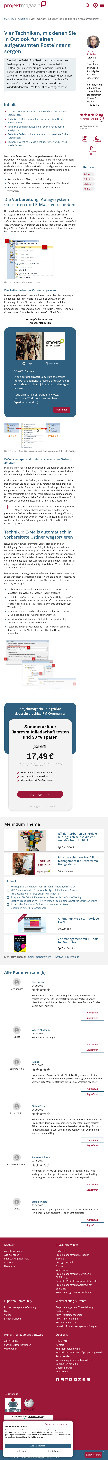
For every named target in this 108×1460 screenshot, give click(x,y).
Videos (7, 1314)
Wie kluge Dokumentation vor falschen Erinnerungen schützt (43, 886)
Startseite (9, 18)
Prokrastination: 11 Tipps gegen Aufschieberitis (36, 893)
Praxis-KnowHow (67, 1245)
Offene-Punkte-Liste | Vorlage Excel (78, 920)
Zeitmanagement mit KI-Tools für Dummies (78, 940)
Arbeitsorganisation (88, 174)
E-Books (60, 1258)
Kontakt (60, 1344)
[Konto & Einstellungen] (95, 5)
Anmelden (92, 1012)
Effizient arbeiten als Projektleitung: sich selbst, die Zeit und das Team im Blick (78, 837)
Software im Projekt (67, 956)
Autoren (8, 1262)
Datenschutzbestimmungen (58, 1424)
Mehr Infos (61, 409)
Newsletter (10, 1266)
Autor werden (63, 1356)
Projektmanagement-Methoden (72, 1254)
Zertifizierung (63, 1311)
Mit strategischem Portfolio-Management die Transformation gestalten (78, 860)
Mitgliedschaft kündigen (68, 1348)
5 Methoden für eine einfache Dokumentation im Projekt (40, 904)
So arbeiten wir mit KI (67, 1363)
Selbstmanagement (39, 956)
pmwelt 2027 (24, 371)
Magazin (9, 1245)
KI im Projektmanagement (69, 1314)
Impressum (62, 1371)
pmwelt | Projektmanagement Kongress (77, 1326)
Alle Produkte (11, 1341)
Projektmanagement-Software (23, 1335)
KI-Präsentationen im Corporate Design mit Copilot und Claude (44, 890)
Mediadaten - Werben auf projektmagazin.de (79, 1352)
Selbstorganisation (88, 179)
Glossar (60, 1266)
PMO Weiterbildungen (67, 1318)
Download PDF (92, 148)
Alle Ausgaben (11, 1254)
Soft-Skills (61, 1288)
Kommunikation (88, 188)
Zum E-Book (68, 847)
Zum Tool (66, 928)
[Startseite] (25, 5)
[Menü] (102, 5)
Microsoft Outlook (88, 183)
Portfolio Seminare (66, 1322)
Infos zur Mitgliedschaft (16, 1258)
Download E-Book (97, 138)
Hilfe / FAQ (61, 1341)
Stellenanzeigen (12, 1318)
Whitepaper (62, 1270)
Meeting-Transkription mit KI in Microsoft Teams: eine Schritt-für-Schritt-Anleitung (54, 900)
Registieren (92, 1018)
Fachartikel (22, 18)
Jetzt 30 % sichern (93, 1455)
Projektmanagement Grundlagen (73, 1292)
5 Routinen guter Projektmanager (28, 907)
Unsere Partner (64, 1367)
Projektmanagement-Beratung (20, 1307)
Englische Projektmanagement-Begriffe (76, 1281)
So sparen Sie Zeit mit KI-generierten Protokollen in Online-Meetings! (47, 897)
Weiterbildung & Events (71, 1301)
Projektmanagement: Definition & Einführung (73, 1275)
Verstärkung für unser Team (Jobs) (74, 1360)
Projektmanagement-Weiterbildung (74, 1307)
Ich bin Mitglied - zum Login (40, 806)
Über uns (62, 1335)
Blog (6, 1311)
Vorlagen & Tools (65, 1262)
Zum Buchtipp (68, 948)
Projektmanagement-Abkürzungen (74, 1284)
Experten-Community (18, 1301)
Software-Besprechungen (17, 1344)
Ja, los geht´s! (40, 794)
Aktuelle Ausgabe (13, 1251)
